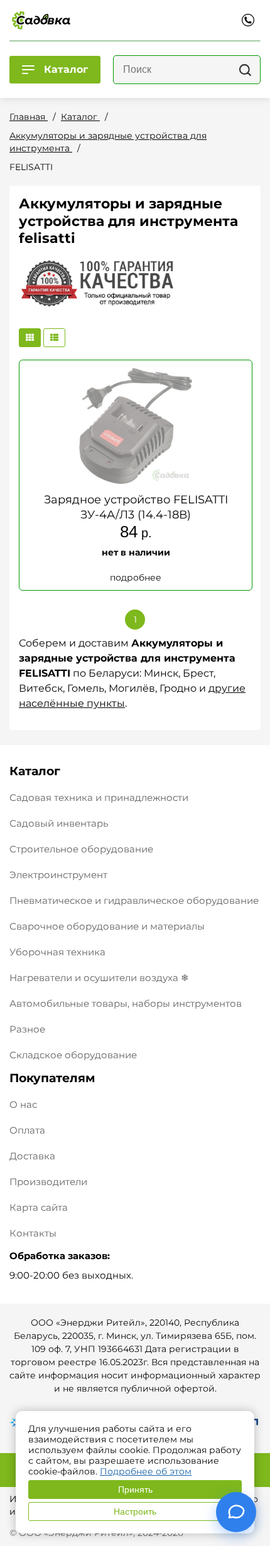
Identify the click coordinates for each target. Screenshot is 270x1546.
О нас (23, 1104)
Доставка (32, 1156)
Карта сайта (38, 1207)
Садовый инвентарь (58, 823)
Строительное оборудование (81, 849)
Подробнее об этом (146, 1471)
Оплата (27, 1130)
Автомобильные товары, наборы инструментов (125, 1003)
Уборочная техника (57, 952)
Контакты (33, 1233)
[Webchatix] (236, 1512)
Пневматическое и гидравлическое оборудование (134, 900)
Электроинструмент (58, 875)
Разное (27, 1029)
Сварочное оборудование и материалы (107, 926)
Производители (48, 1182)
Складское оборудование (73, 1055)
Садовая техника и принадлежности (98, 797)
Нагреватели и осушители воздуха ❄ (99, 978)
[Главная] (40, 20)
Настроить (135, 1511)
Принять (135, 1489)
